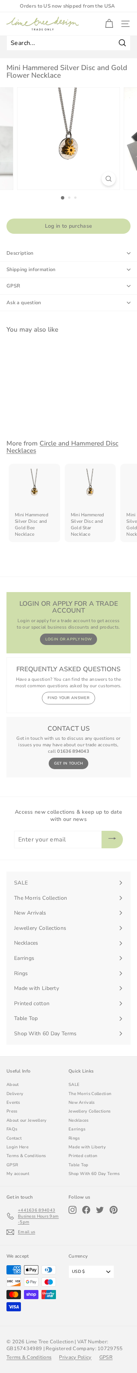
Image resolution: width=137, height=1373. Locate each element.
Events (13, 1102)
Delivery (14, 1094)
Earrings (76, 1129)
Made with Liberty (87, 1147)
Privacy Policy (75, 1357)
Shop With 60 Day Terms (94, 1174)
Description (19, 253)
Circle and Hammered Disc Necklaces (62, 447)
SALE (74, 1084)
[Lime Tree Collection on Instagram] (72, 1210)
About (12, 1084)
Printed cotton (82, 1156)
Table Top (78, 1165)
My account (17, 1174)
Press (12, 1111)
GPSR (13, 286)
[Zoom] (109, 179)
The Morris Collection (89, 1094)
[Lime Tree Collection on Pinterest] (114, 1210)
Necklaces (78, 1120)
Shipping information (31, 269)
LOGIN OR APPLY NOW (68, 639)
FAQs (11, 1129)
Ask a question (23, 302)
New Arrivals (81, 1102)
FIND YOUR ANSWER (68, 698)
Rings (74, 1138)
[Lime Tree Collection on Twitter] (100, 1210)
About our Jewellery (26, 1120)
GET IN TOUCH (68, 763)
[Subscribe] (112, 839)
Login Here (17, 1147)
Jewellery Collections (89, 1111)
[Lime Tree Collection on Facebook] (86, 1210)
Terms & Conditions (26, 1156)
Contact (14, 1138)
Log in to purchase (68, 226)
